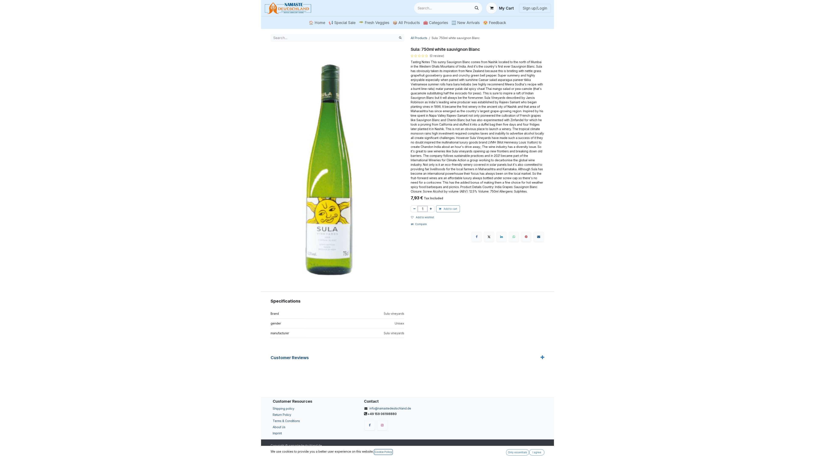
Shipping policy (283, 408)
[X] (489, 237)
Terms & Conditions (286, 421)
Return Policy (282, 414)
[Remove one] (414, 208)
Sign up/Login (535, 8)
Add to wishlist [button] (424, 217)
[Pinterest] (526, 237)
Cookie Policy (383, 451)
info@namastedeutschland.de (390, 408)
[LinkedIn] (501, 237)
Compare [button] (421, 224)
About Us (279, 427)
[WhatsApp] (514, 237)
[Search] (476, 8)
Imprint (277, 433)
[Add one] (430, 208)
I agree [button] (537, 452)
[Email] (539, 237)
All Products (419, 38)
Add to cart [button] (450, 208)
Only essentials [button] (517, 452)
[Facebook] (477, 237)
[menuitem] (317, 22)
